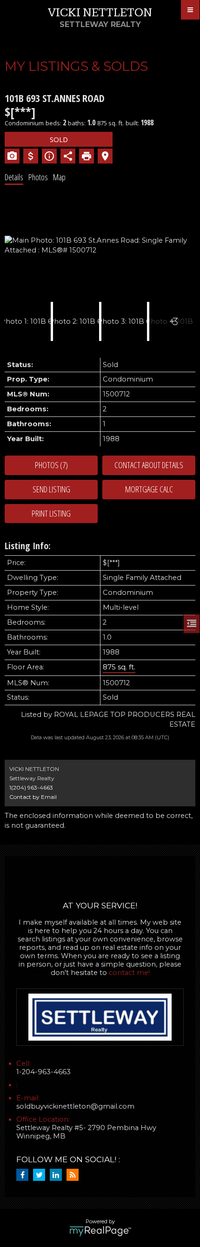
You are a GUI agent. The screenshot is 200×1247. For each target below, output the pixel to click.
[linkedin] (58, 1175)
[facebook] (24, 1175)
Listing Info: (28, 545)
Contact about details (148, 464)
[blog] (75, 1175)
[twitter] (41, 1175)
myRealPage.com (100, 1231)
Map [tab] (59, 177)
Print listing (51, 513)
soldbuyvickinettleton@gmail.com (75, 1106)
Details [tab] (14, 177)
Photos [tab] (38, 177)
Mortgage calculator (148, 490)
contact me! (129, 972)
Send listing (51, 489)
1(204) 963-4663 (31, 787)
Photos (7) (51, 464)
